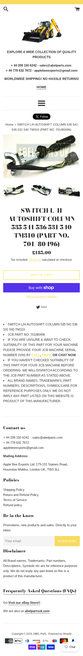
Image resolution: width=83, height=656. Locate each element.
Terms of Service (15, 500)
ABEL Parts (40, 633)
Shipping (35, 259)
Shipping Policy (13, 489)
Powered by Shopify (60, 633)
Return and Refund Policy (21, 495)
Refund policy (12, 505)
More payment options (41, 296)
